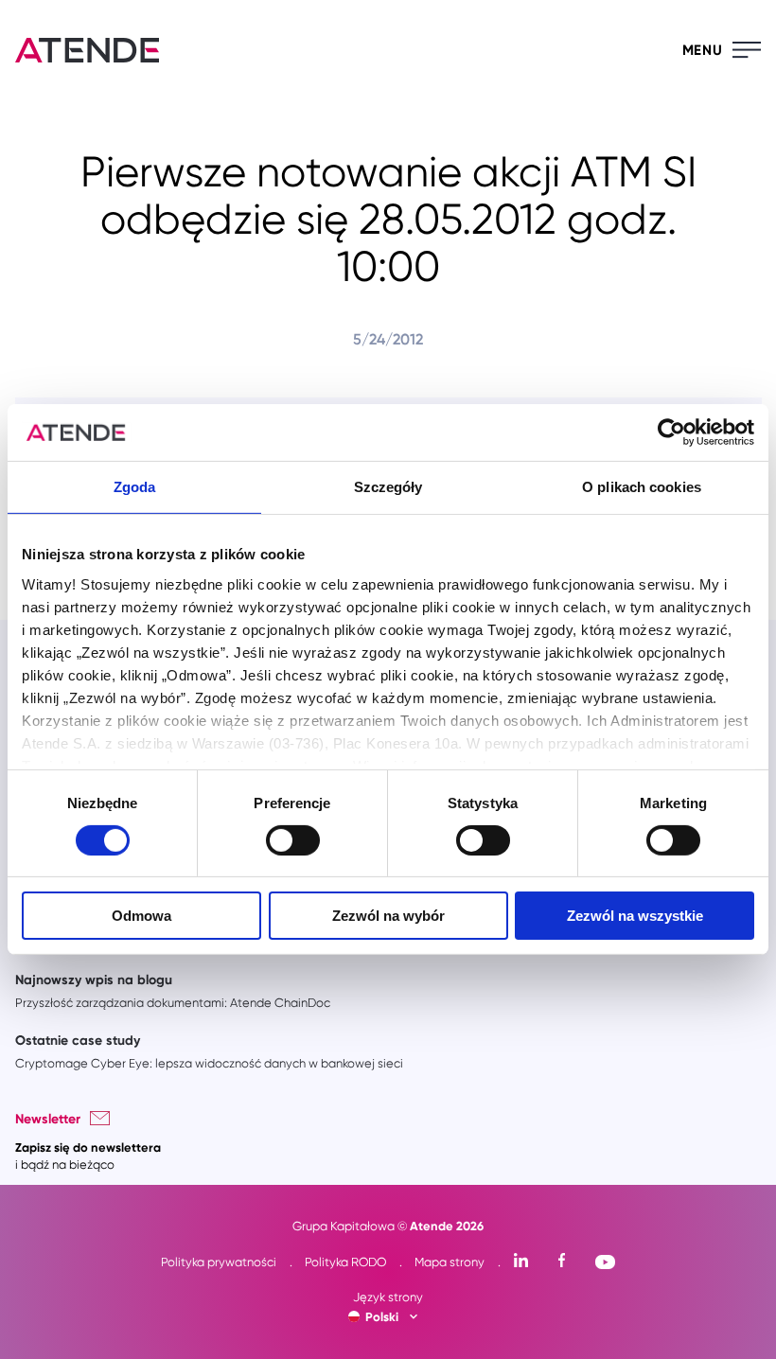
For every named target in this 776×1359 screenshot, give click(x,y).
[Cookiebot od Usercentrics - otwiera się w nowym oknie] (671, 432)
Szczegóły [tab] (388, 487)
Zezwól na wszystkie (635, 916)
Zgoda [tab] (135, 487)
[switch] (293, 840)
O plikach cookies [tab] (641, 487)
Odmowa (141, 916)
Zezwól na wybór (388, 916)
